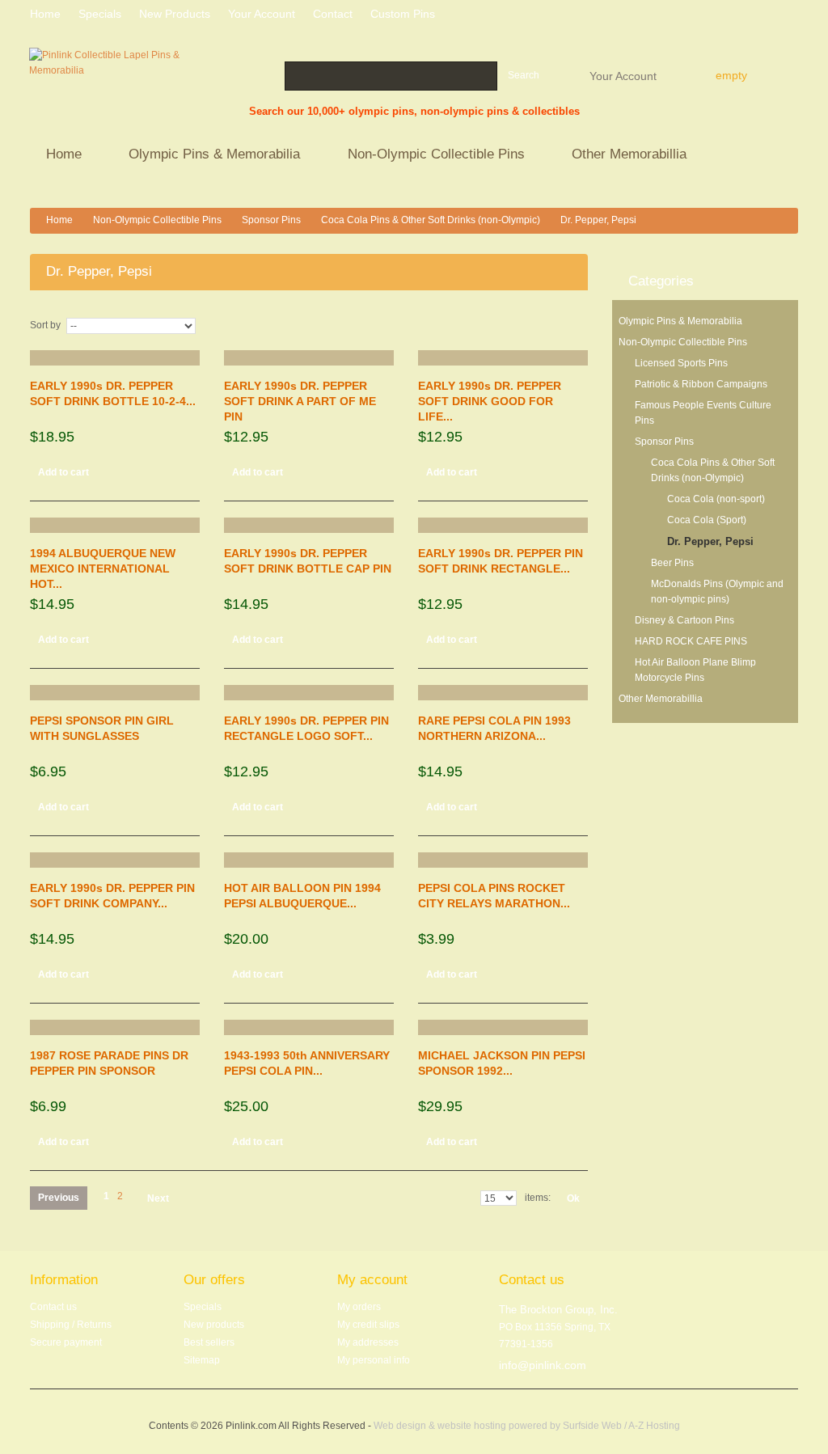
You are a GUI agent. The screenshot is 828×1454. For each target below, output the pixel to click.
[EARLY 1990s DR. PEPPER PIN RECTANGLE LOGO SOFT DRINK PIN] (309, 692)
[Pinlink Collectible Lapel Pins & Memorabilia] (105, 84)
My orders (359, 1306)
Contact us (53, 1306)
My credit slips (368, 1324)
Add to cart (63, 472)
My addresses (368, 1342)
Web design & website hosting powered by (468, 1425)
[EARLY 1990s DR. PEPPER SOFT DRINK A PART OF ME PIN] (309, 358)
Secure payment (66, 1342)
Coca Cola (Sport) (706, 520)
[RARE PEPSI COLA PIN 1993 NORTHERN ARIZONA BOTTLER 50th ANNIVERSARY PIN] (503, 692)
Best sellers (209, 1342)
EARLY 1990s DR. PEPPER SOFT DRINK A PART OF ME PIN (300, 401)
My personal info (373, 1360)
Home (56, 155)
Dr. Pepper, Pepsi (710, 541)
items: (538, 1197)
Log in (792, 16)
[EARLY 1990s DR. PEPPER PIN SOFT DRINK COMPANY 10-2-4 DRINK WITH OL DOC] (115, 860)
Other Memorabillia (621, 155)
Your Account (623, 75)
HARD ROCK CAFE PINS (691, 641)
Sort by (45, 325)
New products (174, 13)
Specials (203, 1306)
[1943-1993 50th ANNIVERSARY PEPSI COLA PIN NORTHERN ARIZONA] (309, 1027)
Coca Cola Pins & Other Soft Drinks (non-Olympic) (430, 220)
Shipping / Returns (71, 1324)
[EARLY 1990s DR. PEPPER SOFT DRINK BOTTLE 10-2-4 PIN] (115, 358)
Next (158, 1198)
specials (99, 13)
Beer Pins (672, 562)
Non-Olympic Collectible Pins (428, 155)
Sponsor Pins (271, 220)
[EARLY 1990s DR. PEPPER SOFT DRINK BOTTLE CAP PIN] (309, 525)
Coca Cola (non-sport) (716, 499)
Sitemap (202, 1360)
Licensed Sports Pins (681, 363)
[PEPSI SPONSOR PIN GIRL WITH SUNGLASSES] (115, 692)
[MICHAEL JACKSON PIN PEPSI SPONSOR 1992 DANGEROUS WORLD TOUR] (503, 1027)
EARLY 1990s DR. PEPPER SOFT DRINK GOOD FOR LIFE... (489, 401)
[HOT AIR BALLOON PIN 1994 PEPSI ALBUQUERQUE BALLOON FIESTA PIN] (309, 860)
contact (333, 13)
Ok (573, 1198)
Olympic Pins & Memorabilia (206, 155)
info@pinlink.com (542, 1365)
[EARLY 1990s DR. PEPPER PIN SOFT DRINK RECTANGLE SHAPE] (503, 525)
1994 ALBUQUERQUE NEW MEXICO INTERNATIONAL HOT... (102, 568)
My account (372, 1279)
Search (523, 75)
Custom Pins (402, 13)
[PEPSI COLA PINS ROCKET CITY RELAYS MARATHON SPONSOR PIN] (503, 860)
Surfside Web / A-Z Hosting (621, 1425)
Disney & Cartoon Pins (684, 620)
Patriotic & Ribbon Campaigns (701, 384)
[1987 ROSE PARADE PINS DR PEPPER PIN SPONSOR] (115, 1027)
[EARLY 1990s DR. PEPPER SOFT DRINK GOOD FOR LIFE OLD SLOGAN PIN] (503, 358)
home (45, 13)
